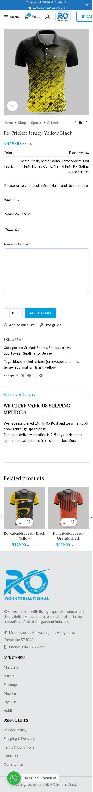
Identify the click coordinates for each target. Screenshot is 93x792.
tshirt (39, 367)
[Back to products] (81, 122)
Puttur (9, 676)
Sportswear (13, 353)
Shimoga (10, 684)
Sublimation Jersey (38, 353)
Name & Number (17, 244)
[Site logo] (63, 16)
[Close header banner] (87, 5)
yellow (50, 367)
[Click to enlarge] (12, 106)
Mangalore (12, 667)
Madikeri (11, 693)
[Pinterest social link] (29, 375)
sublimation (24, 367)
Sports (36, 122)
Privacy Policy (15, 730)
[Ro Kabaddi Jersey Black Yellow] (24, 508)
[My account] (47, 16)
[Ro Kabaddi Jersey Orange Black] (68, 508)
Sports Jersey (59, 347)
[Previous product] (75, 122)
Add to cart (40, 313)
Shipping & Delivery (19, 738)
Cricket (52, 122)
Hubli (8, 710)
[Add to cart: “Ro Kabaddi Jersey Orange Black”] (64, 522)
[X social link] (23, 375)
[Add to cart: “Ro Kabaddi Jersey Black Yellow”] (20, 522)
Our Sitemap (13, 764)
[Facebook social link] (17, 375)
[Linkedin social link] (35, 375)
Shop (22, 122)
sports (62, 361)
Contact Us (12, 756)
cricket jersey (45, 361)
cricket (28, 361)
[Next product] (86, 122)
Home (8, 122)
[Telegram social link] (41, 375)
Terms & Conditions (19, 747)
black (17, 361)
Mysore (10, 702)
